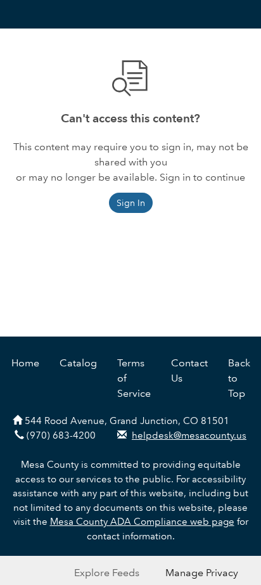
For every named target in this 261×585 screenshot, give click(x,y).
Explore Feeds (106, 573)
